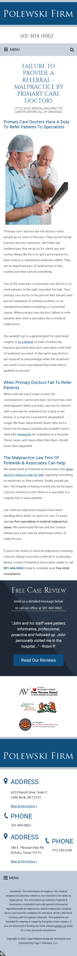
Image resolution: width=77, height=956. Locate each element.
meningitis (24, 434)
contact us (60, 926)
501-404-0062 (37, 36)
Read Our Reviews (38, 660)
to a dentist (25, 342)
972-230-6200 (62, 850)
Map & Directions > (24, 806)
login (3, 953)
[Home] (38, 13)
